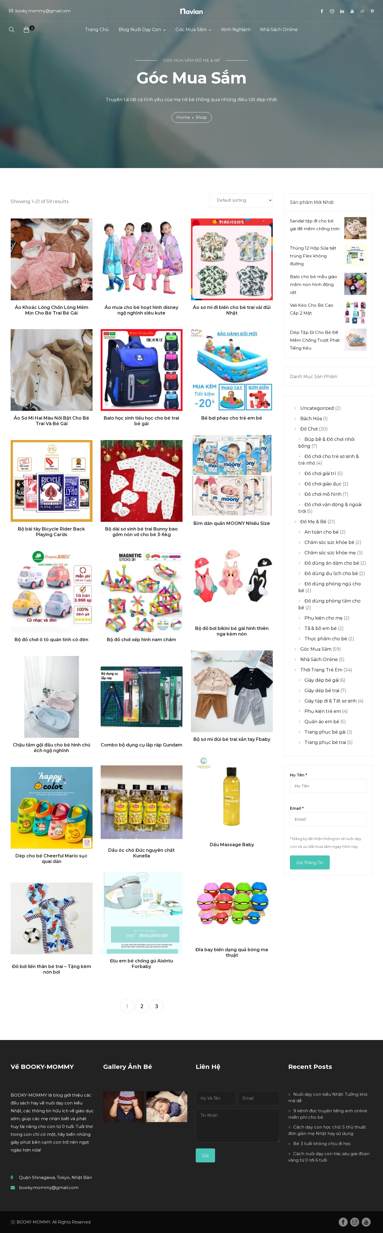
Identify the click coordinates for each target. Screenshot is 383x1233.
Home (183, 117)
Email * (297, 808)
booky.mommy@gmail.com (49, 1187)
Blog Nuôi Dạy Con (140, 29)
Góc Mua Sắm (191, 29)
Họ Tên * (298, 775)
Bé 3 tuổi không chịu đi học (322, 1143)
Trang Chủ (97, 29)
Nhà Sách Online (279, 29)
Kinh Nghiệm (235, 29)
